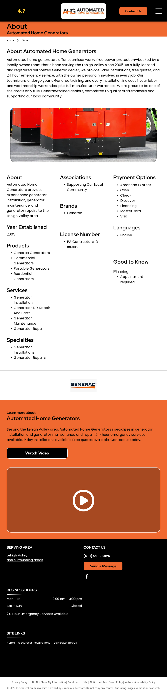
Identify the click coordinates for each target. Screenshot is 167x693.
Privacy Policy (20, 682)
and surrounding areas (25, 560)
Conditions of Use (78, 682)
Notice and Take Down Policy (106, 682)
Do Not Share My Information (49, 682)
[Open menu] (158, 11)
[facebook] (87, 577)
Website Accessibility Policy (140, 682)
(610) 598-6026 (97, 556)
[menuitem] (12, 643)
